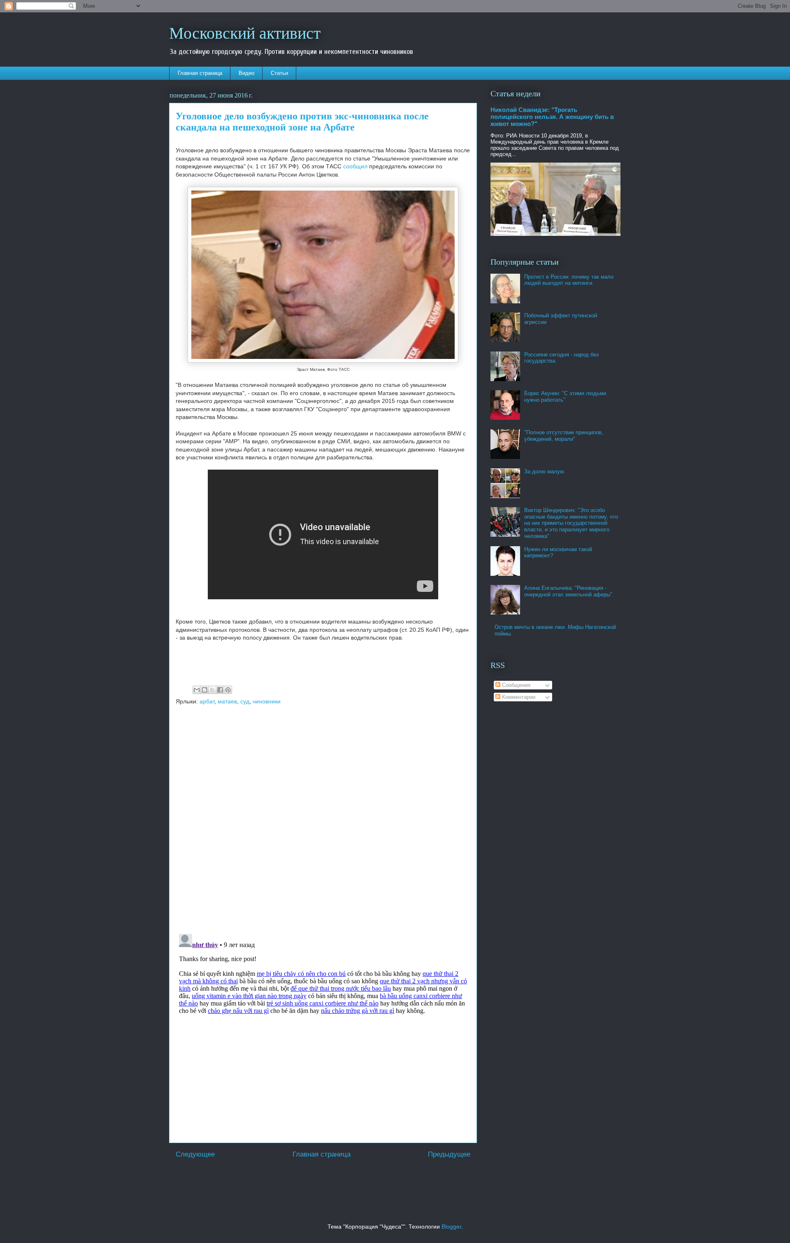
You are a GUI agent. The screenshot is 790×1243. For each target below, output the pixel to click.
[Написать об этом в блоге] (204, 690)
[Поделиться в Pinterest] (228, 690)
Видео (246, 73)
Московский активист (245, 32)
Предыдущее (449, 1154)
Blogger (451, 1226)
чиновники (267, 701)
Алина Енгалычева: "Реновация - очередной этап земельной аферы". (569, 591)
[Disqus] (323, 820)
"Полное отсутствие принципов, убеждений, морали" (563, 435)
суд (244, 701)
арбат (207, 701)
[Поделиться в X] (212, 690)
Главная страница (200, 73)
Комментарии (517, 697)
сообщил (354, 166)
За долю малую (544, 471)
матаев (227, 701)
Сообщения (515, 685)
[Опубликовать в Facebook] (220, 690)
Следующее (195, 1154)
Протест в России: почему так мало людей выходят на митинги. (568, 280)
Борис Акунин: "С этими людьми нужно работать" (565, 396)
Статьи (279, 73)
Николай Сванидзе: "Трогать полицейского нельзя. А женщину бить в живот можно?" (552, 116)
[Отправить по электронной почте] (197, 690)
